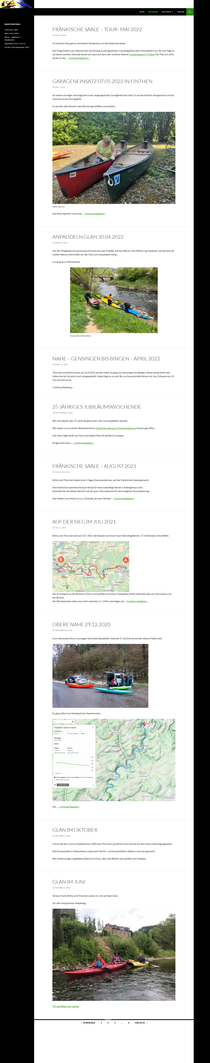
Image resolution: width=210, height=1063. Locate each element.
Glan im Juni (68, 882)
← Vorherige (87, 1022)
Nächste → (141, 1022)
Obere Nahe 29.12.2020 (81, 624)
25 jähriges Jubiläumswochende (96, 407)
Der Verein (166, 12)
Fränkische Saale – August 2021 (94, 466)
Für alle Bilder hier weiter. (65, 1006)
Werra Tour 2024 (12, 33)
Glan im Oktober (74, 830)
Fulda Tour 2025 (11, 30)
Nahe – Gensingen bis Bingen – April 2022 (106, 358)
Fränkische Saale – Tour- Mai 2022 (97, 29)
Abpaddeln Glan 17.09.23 (15, 43)
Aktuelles (153, 12)
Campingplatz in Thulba (141, 54)
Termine (180, 12)
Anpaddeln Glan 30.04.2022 (88, 237)
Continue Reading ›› (79, 58)
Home (142, 12)
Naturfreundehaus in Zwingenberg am (116, 428)
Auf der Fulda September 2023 (17, 47)
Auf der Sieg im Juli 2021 (84, 521)
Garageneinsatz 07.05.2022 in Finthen (102, 81)
